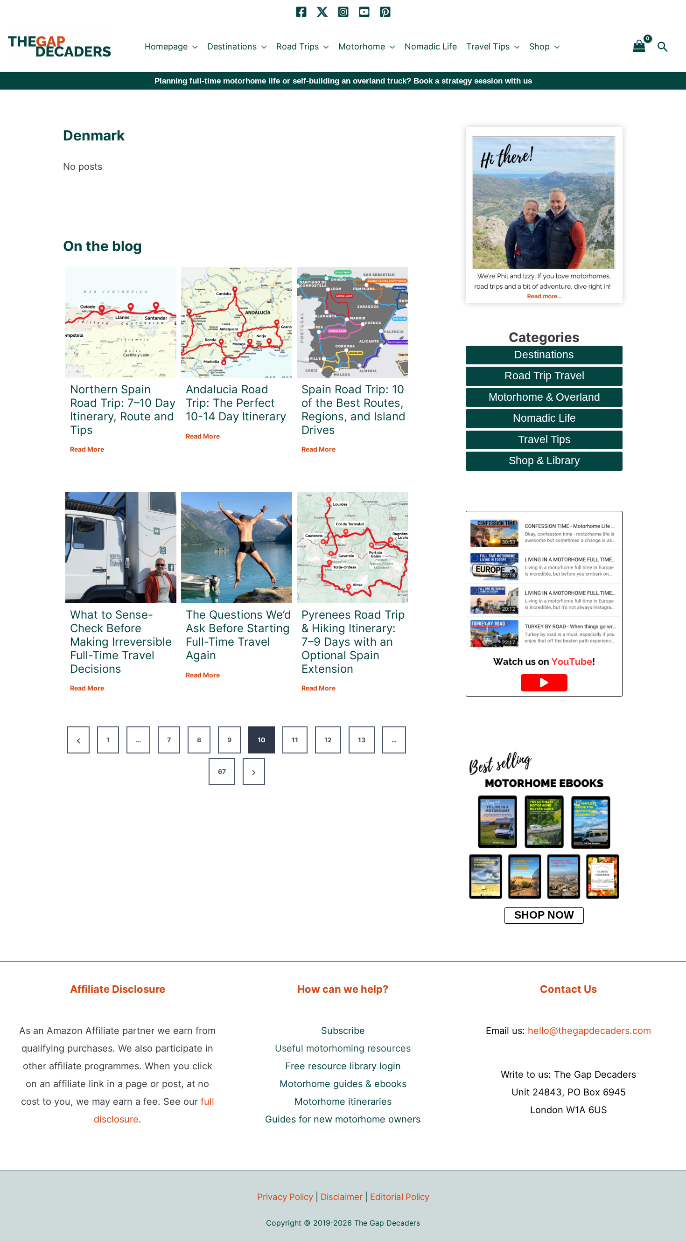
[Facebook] (301, 12)
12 (328, 740)
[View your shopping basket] (639, 46)
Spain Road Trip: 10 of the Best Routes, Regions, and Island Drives (353, 409)
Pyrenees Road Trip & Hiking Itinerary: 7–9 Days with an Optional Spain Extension (353, 641)
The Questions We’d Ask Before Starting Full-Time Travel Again (238, 635)
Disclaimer (342, 1197)
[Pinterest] (385, 12)
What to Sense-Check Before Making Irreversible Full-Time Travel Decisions (121, 641)
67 (222, 771)
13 (361, 740)
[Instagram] (343, 12)
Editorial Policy (399, 1197)
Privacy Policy (285, 1197)
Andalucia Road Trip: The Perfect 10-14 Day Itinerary (236, 403)
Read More (87, 450)
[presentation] (120, 322)
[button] (193, 46)
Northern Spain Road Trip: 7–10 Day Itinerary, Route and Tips (122, 409)
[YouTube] (364, 12)
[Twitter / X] (322, 12)
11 (295, 740)
